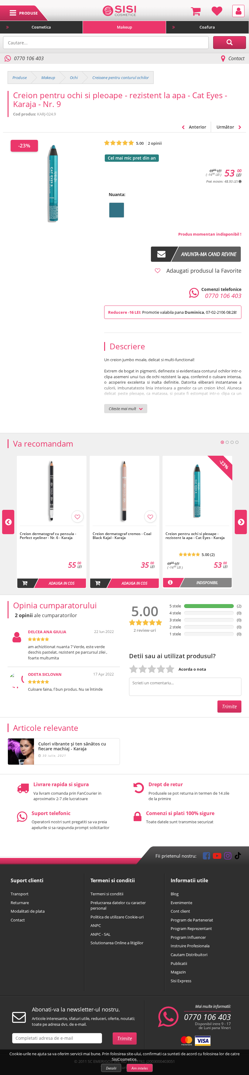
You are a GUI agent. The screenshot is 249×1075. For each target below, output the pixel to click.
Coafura (207, 27)
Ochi (74, 77)
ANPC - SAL (100, 934)
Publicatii (179, 963)
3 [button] (232, 442)
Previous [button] (8, 522)
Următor (226, 127)
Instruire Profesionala (190, 946)
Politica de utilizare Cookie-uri (117, 917)
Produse (19, 77)
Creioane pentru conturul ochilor (120, 77)
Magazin (178, 972)
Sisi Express (181, 980)
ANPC (95, 925)
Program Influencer (188, 937)
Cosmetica (41, 27)
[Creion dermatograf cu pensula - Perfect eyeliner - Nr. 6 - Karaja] (52, 529)
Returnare (20, 902)
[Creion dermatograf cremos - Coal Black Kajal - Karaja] (124, 529)
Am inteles (139, 1068)
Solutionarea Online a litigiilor (116, 942)
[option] (51, 522)
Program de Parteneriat (192, 920)
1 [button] (222, 442)
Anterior (197, 127)
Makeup (124, 27)
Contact (236, 58)
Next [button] (241, 522)
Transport (20, 894)
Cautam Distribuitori (189, 954)
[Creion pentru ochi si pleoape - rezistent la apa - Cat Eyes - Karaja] (197, 529)
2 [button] (227, 442)
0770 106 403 (207, 1016)
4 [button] (237, 442)
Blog (175, 894)
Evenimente (181, 902)
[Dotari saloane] (119, 10)
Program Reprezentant (191, 928)
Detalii (111, 1068)
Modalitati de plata (28, 911)
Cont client (180, 911)
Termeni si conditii (106, 894)
